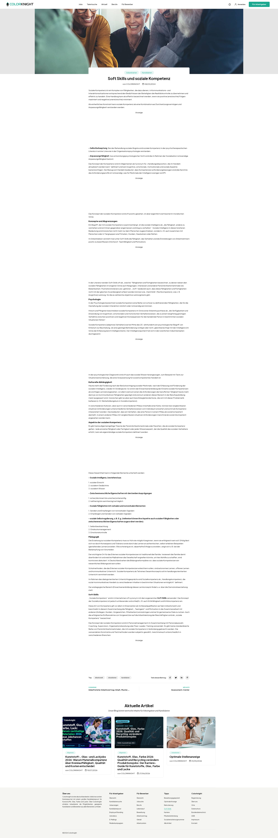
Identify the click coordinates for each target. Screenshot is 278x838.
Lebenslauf (141, 809)
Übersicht (112, 798)
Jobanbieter (131, 72)
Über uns (194, 801)
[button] (229, 4)
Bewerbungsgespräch (172, 798)
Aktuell (104, 4)
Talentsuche (92, 4)
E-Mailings (113, 820)
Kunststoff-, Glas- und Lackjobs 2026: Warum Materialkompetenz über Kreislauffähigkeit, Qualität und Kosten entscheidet (86, 761)
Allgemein (70, 752)
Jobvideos (113, 816)
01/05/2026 (196, 761)
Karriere (167, 812)
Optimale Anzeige (170, 801)
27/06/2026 (144, 773)
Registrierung (196, 798)
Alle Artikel (167, 823)
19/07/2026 (92, 770)
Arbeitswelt (99, 678)
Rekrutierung (168, 805)
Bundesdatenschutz (198, 812)
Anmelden (241, 4)
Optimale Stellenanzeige (185, 756)
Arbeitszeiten (141, 823)
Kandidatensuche (115, 801)
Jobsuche (140, 801)
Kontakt (194, 823)
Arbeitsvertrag (142, 816)
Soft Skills (167, 809)
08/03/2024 (150, 84)
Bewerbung (141, 812)
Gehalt (139, 820)
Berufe (114, 4)
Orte (193, 805)
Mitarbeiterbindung (171, 816)
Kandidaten (147, 72)
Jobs (81, 4)
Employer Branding (116, 812)
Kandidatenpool (115, 809)
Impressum (195, 820)
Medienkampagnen (116, 823)
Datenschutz (196, 809)
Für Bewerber (127, 4)
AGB (193, 816)
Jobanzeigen (113, 805)
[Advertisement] (139, 129)
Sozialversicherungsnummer (174, 820)
